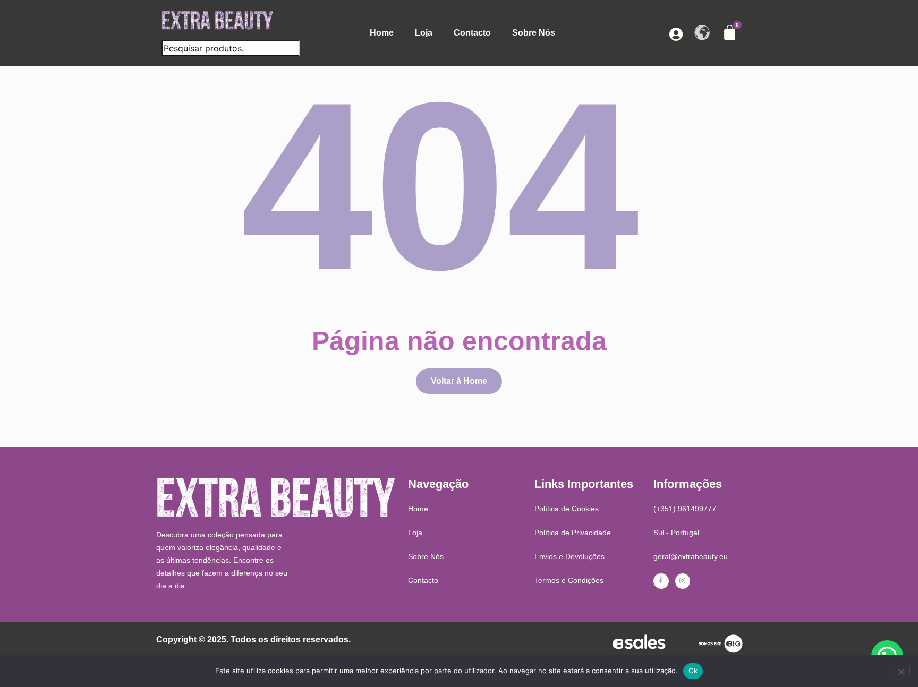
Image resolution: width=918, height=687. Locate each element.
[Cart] (729, 32)
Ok (693, 670)
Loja (423, 32)
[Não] (901, 670)
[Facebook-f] (661, 581)
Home (382, 32)
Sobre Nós (533, 32)
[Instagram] (683, 581)
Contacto (472, 32)
